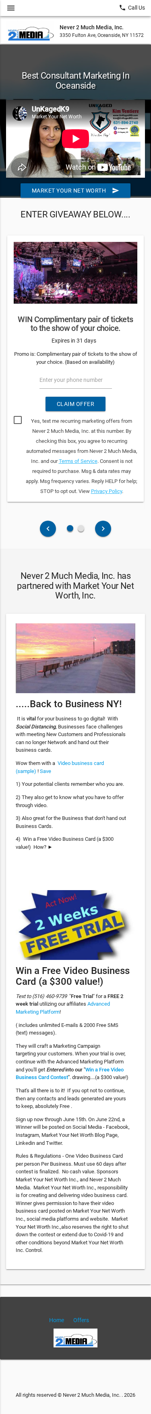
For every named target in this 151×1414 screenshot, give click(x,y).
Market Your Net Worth (76, 190)
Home (56, 1320)
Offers (81, 1320)
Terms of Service (78, 461)
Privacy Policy (106, 491)
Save (45, 771)
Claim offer (76, 404)
